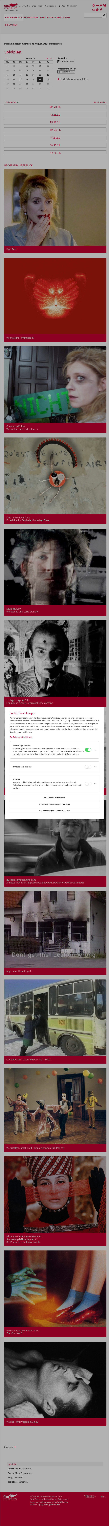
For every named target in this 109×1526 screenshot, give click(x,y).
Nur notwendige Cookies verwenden (54, 810)
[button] (94, 749)
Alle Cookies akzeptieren (54, 797)
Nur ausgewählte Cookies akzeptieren (54, 804)
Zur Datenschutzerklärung (21, 737)
